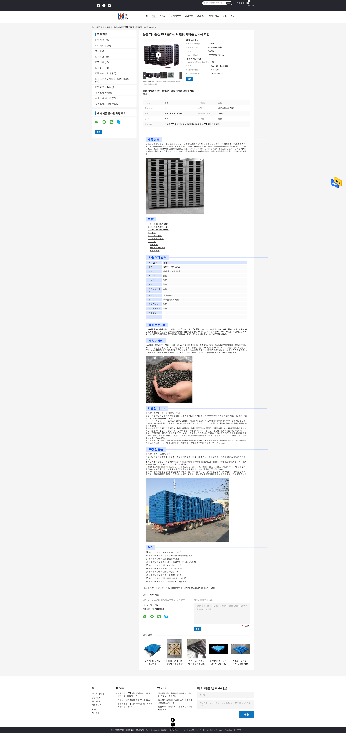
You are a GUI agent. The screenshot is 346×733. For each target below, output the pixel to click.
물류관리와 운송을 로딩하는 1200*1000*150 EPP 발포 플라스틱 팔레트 (152, 662)
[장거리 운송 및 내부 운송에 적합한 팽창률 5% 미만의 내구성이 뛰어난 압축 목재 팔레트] (174, 648)
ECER (239, 730)
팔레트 (109, 27)
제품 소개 (100, 27)
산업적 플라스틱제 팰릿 (205, 588)
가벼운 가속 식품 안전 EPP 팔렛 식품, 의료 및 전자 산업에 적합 (218, 662)
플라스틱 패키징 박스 (105, 104)
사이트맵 (95, 713)
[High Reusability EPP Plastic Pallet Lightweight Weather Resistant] (158, 54)
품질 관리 (201, 16)
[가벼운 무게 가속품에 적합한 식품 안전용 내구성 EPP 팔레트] (196, 648)
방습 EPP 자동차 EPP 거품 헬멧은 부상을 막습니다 (175, 708)
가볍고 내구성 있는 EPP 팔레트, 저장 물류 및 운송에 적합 (240, 662)
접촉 (190, 79)
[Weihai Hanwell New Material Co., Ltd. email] (98, 122)
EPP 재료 (99, 40)
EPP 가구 (99, 62)
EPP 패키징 (101, 45)
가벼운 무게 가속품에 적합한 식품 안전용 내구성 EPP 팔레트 (196, 662)
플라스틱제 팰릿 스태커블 (158, 588)
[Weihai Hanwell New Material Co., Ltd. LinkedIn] (109, 5)
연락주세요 (214, 16)
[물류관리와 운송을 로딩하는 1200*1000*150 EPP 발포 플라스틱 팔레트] (152, 648)
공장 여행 (189, 16)
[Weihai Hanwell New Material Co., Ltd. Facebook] (98, 5)
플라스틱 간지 (102, 92)
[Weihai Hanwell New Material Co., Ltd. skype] (120, 122)
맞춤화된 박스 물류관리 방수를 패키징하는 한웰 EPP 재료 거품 (175, 694)
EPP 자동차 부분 (103, 87)
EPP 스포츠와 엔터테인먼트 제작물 (112, 79)
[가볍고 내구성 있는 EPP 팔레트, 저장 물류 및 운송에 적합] (240, 648)
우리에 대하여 (175, 16)
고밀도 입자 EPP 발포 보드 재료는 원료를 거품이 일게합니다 (135, 705)
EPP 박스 (99, 56)
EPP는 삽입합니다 (104, 73)
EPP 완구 (99, 68)
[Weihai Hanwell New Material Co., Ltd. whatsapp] (105, 122)
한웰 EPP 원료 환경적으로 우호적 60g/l (134, 700)
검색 (229, 3)
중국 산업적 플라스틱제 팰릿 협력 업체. (136, 730)
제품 (154, 16)
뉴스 (225, 16)
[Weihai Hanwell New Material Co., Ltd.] (122, 16)
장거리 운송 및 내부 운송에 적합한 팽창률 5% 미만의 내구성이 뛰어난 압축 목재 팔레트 (174, 662)
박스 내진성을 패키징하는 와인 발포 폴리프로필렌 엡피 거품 (175, 701)
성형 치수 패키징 (103, 98)
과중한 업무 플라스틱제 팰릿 (182, 588)
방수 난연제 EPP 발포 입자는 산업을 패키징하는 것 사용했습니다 (135, 694)
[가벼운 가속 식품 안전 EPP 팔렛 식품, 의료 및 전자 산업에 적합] (218, 648)
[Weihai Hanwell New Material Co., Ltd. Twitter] (104, 5)
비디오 (162, 16)
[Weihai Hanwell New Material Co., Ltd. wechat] (113, 122)
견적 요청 (241, 3)
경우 (232, 16)
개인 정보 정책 (113, 730)
